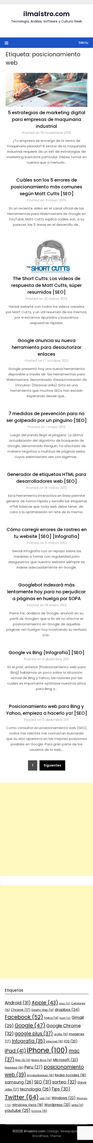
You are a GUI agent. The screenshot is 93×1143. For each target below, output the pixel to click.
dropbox (67, 1009)
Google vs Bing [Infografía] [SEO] (46, 652)
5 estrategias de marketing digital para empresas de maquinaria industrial (46, 119)
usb (45, 1098)
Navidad (14, 1067)
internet (54, 1041)
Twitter (22, 1097)
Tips (60, 1089)
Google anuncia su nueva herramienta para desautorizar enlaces (46, 347)
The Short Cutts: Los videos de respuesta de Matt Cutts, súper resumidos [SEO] (46, 285)
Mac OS (22, 1060)
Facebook (24, 1017)
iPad (15, 1050)
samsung (19, 1082)
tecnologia (35, 1089)
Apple (45, 1002)
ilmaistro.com (46, 13)
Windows (63, 1098)
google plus (34, 1033)
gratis (61, 1034)
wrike (77, 1105)
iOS (70, 1041)
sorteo (64, 1082)
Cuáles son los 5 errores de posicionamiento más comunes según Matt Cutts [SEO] (46, 187)
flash (65, 1018)
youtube (17, 1110)
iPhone (47, 1050)
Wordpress (57, 1104)
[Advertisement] (46, 829)
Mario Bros (41, 1060)
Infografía (28, 1041)
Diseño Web (42, 1010)
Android (18, 1003)
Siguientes (52, 765)
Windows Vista (27, 1105)
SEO (42, 1082)
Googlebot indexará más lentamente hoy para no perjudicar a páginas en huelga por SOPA (46, 592)
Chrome (20, 1010)
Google (30, 1025)
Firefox (51, 1018)
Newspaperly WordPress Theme (56, 1133)
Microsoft (65, 1059)
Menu (83, 42)
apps (64, 1003)
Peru (33, 1067)
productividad (40, 1075)
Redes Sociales (70, 1075)
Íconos (39, 1111)
